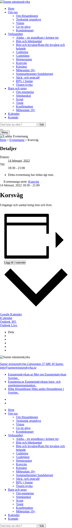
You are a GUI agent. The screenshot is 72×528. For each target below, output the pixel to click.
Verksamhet (15, 34)
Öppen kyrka (24, 84)
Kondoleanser (25, 30)
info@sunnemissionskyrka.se (18, 367)
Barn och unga (17, 88)
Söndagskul (23, 95)
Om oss (13, 12)
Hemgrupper (24, 59)
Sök (41, 124)
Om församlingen (27, 16)
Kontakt (13, 117)
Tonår (19, 103)
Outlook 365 (8, 321)
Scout (19, 99)
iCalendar (6, 318)
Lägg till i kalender (14, 262)
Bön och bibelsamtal (29, 41)
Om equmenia (25, 92)
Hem (11, 8)
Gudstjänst (22, 55)
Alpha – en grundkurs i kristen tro (37, 37)
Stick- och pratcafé (28, 77)
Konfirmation (24, 106)
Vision (20, 23)
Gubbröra (22, 52)
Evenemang (16, 140)
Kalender (14, 113)
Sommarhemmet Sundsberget (34, 74)
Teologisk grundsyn (28, 19)
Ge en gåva (23, 26)
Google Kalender (11, 314)
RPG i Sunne (24, 81)
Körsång (21, 66)
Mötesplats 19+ (25, 70)
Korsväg (21, 63)
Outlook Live (9, 325)
